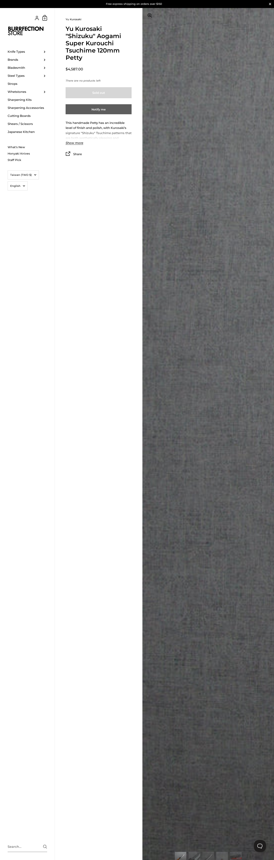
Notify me (98, 109)
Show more (74, 143)
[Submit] (45, 847)
